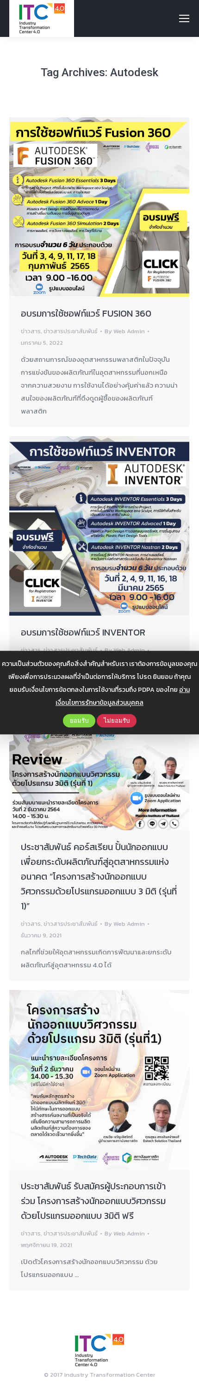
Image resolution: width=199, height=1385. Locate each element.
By (125, 331)
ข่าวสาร (31, 331)
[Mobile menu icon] (184, 18)
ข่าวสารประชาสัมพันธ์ (71, 331)
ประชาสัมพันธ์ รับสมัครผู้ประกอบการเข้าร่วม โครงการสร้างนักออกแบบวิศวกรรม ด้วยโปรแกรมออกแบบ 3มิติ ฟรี (93, 1201)
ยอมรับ (79, 720)
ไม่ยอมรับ (117, 720)
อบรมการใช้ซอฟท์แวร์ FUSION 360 (86, 313)
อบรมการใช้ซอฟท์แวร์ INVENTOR (83, 632)
